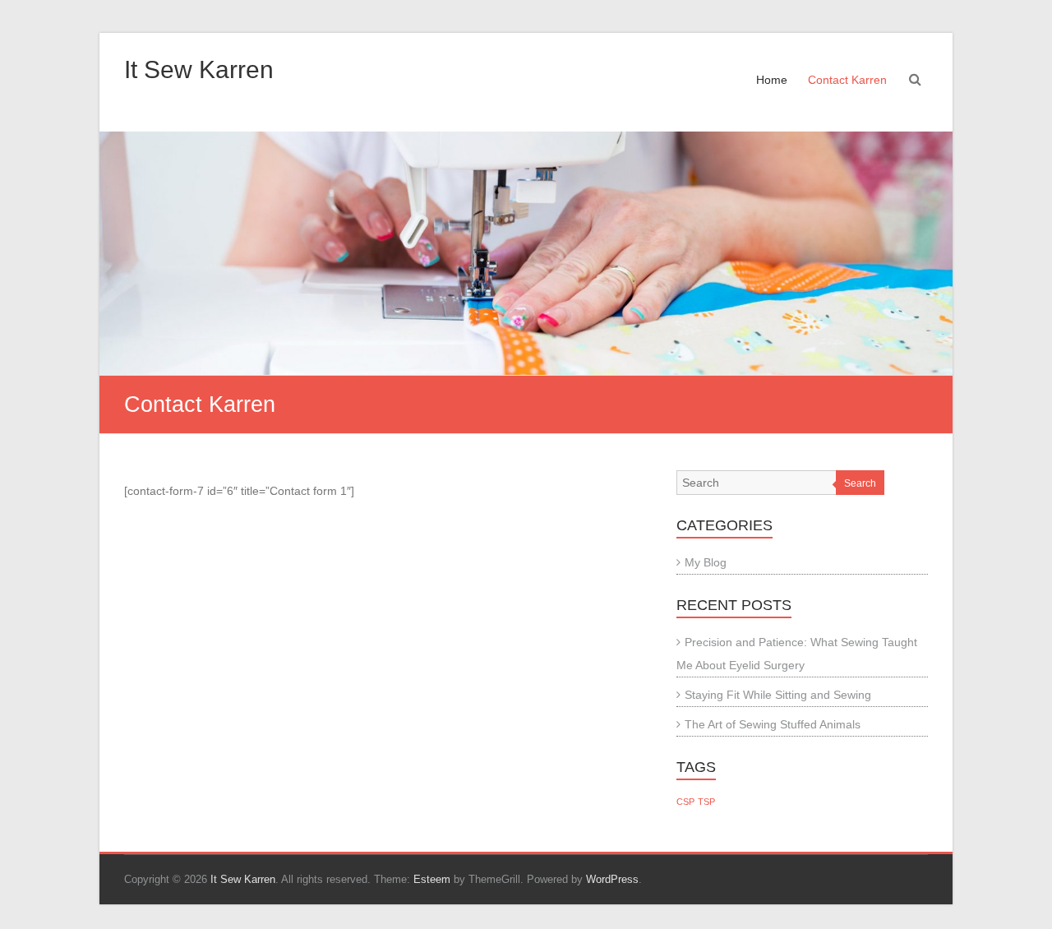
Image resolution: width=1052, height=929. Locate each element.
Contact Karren (847, 79)
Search (860, 483)
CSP (685, 802)
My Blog (706, 562)
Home (771, 79)
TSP (706, 802)
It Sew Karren (199, 69)
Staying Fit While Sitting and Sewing (778, 694)
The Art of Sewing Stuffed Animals (773, 724)
